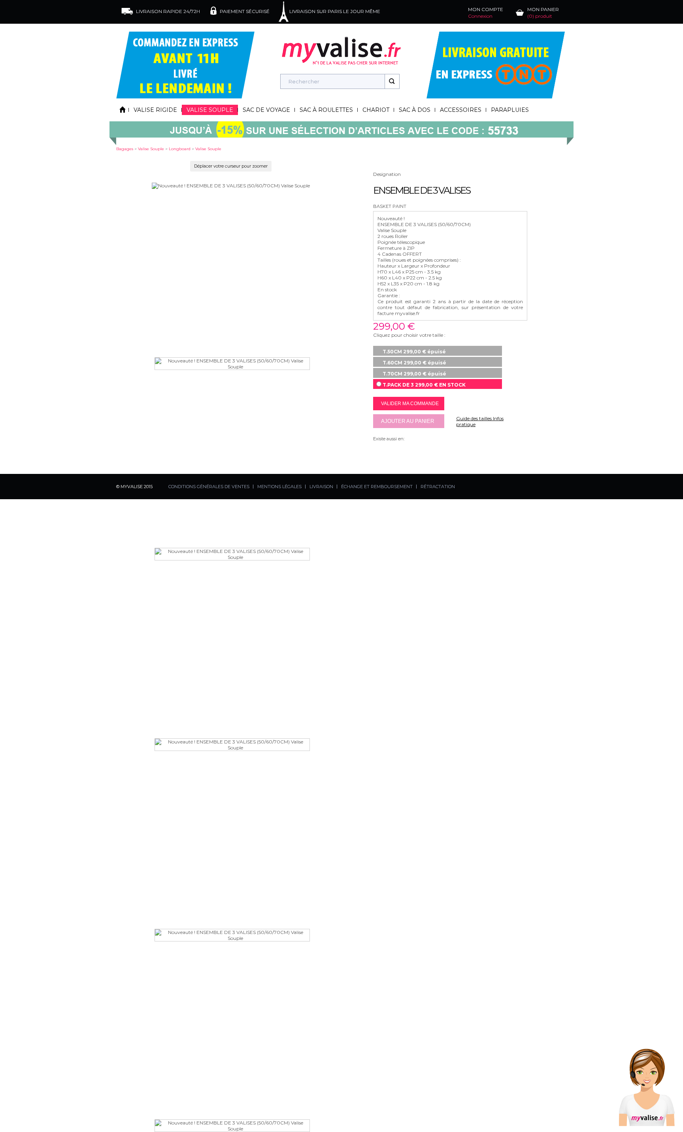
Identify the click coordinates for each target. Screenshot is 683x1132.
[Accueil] (122, 110)
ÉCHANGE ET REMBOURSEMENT (377, 486)
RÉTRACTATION (438, 486)
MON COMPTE (485, 12)
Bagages (124, 148)
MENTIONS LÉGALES (279, 486)
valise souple (151, 148)
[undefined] (231, 186)
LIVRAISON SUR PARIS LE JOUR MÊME (334, 11)
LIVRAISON (321, 486)
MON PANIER (543, 12)
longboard (180, 148)
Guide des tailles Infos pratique (480, 421)
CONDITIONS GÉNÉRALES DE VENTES (208, 486)
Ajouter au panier (407, 421)
